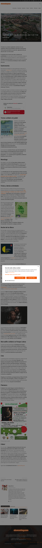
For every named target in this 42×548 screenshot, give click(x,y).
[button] (21, 274)
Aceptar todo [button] (31, 277)
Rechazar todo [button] (20, 277)
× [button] (38, 266)
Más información (11, 272)
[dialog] (21, 274)
